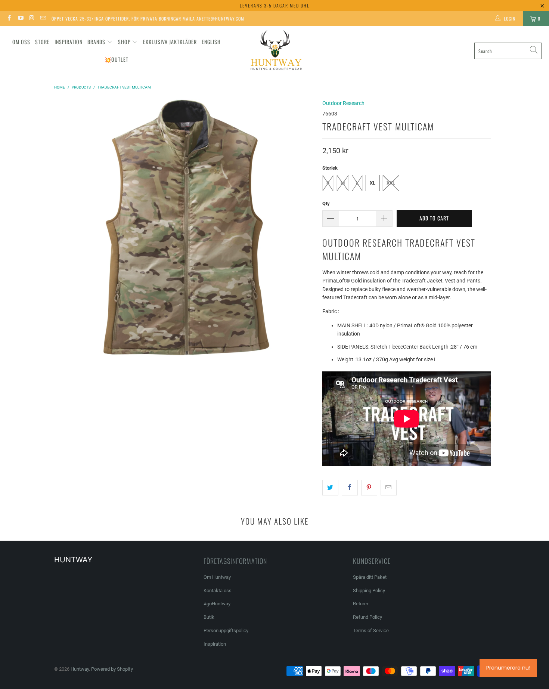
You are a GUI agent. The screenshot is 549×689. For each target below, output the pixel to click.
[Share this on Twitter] (330, 487)
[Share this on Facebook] (350, 487)
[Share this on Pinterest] (369, 487)
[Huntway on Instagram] (31, 18)
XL (372, 183)
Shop (124, 42)
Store (42, 42)
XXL (391, 183)
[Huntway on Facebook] (9, 18)
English (211, 42)
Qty (326, 203)
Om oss (21, 42)
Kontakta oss (218, 590)
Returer (360, 603)
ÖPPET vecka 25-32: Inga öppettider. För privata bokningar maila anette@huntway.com (148, 18)
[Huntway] (275, 51)
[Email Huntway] (43, 18)
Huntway (80, 669)
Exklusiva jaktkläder (170, 42)
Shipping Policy (369, 590)
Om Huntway (217, 577)
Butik (209, 617)
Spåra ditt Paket (370, 577)
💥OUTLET (116, 59)
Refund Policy (367, 617)
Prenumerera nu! (508, 667)
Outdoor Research (343, 103)
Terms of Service (371, 630)
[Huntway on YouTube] (20, 18)
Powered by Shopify (112, 669)
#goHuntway (217, 603)
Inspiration (69, 42)
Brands (96, 42)
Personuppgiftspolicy (226, 630)
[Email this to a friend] (389, 487)
